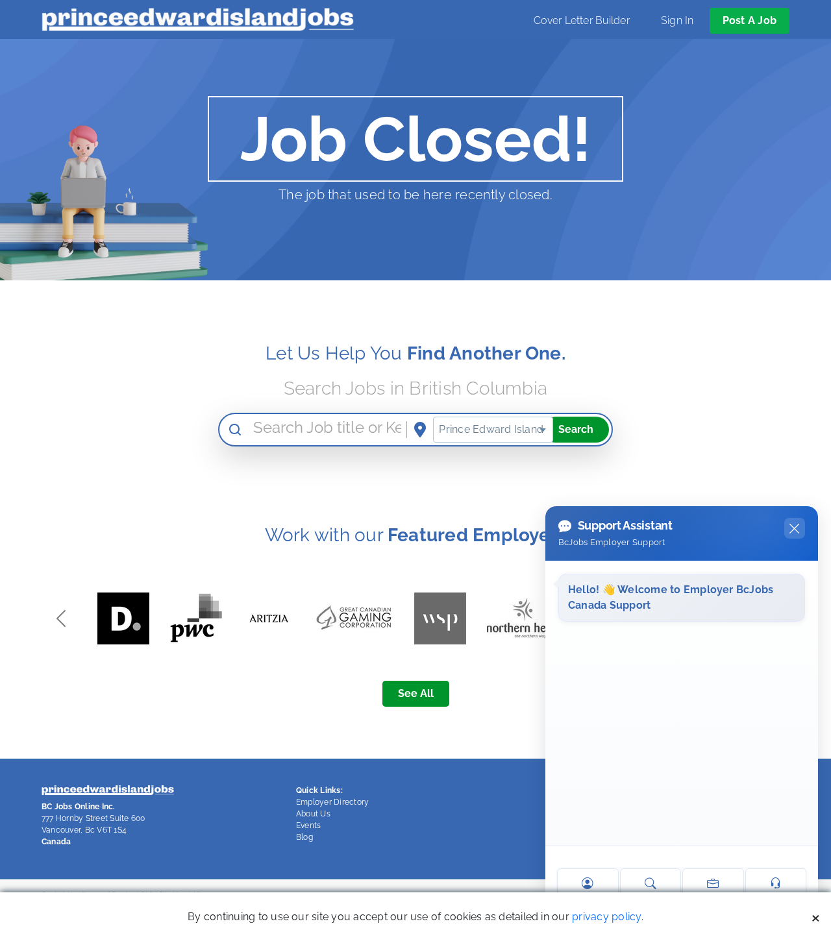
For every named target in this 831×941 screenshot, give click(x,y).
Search (575, 429)
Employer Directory (332, 802)
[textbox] (493, 430)
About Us (313, 813)
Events (308, 825)
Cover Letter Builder (582, 20)
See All (416, 693)
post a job (749, 20)
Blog (304, 837)
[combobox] (493, 430)
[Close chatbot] (794, 528)
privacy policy (606, 916)
